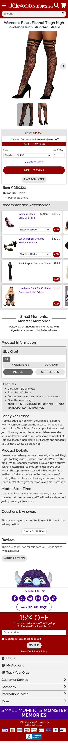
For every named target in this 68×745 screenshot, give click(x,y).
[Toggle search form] (56, 5)
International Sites (15, 694)
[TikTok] (53, 598)
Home (10, 658)
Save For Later (34, 179)
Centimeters (50, 371)
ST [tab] (6, 359)
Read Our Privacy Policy (34, 651)
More (5, 701)
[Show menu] (4, 5)
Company (9, 687)
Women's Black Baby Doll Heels (27, 216)
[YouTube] (46, 598)
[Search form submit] (63, 14)
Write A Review (14, 558)
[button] (64, 5)
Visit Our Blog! (36, 607)
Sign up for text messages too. (23, 638)
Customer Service (15, 680)
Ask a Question (34, 531)
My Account (15, 665)
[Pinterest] (30, 598)
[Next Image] (63, 66)
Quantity (58, 149)
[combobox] (31, 14)
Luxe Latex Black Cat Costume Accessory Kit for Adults (35, 290)
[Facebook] (15, 598)
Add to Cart (34, 170)
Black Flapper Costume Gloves (35, 263)
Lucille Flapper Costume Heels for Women (31, 240)
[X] (22, 598)
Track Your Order (18, 672)
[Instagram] (38, 598)
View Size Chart (34, 162)
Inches (18, 371)
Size (5, 149)
